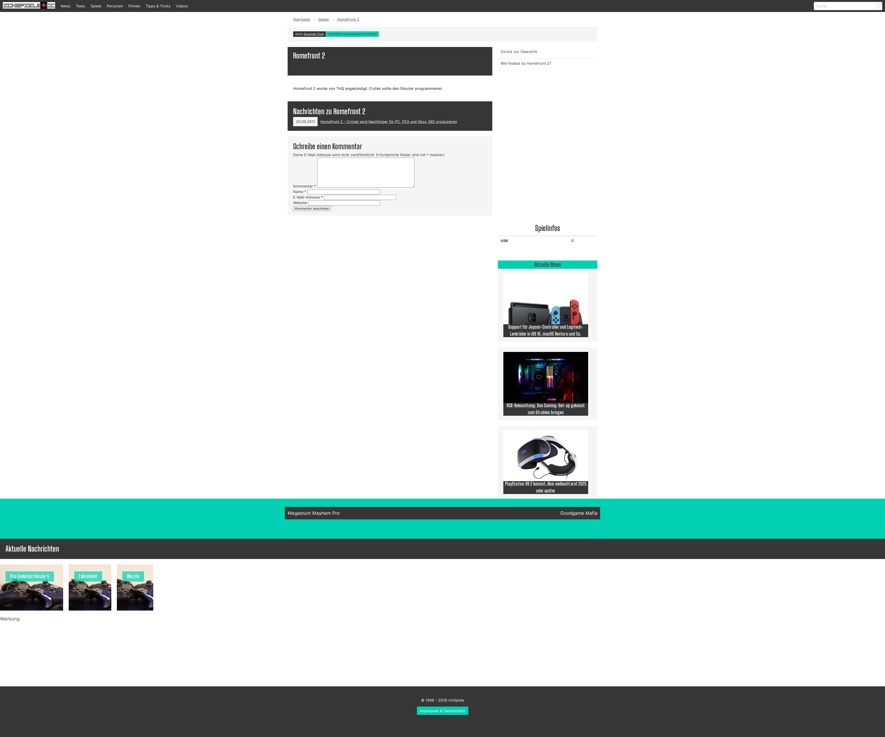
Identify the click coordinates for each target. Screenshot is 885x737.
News (65, 6)
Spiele (96, 6)
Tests (80, 6)
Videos (182, 6)
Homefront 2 (348, 19)
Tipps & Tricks (158, 6)
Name (299, 191)
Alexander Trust (314, 34)
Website (300, 202)
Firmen (134, 6)
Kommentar (304, 186)
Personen (115, 6)
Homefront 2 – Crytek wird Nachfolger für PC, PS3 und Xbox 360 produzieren (388, 121)
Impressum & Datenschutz (442, 710)
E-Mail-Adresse (308, 197)
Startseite (301, 19)
